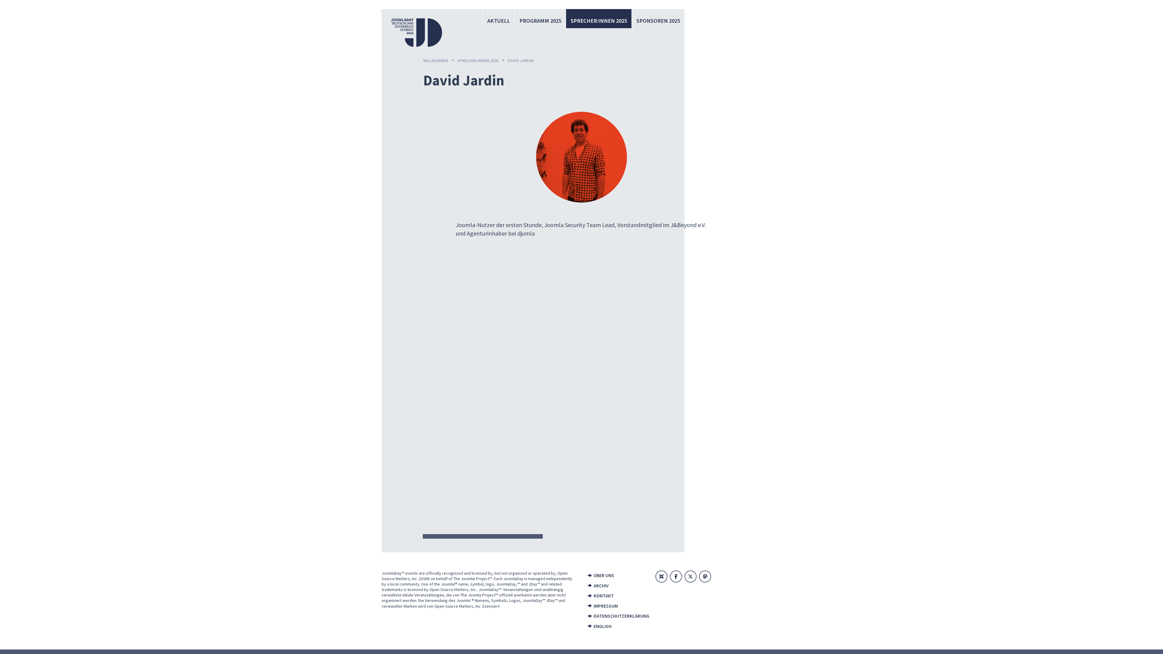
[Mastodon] (705, 576)
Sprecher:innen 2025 (599, 20)
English (602, 626)
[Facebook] (676, 576)
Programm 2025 (540, 20)
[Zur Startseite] (416, 32)
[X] (690, 576)
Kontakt (604, 596)
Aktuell (498, 20)
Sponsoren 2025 (658, 20)
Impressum (606, 606)
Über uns (604, 575)
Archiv (601, 586)
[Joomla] (661, 576)
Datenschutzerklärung (619, 616)
